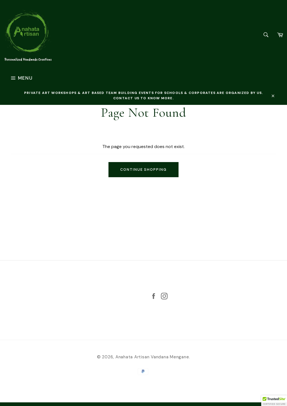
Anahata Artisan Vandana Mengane (152, 357)
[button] (274, 400)
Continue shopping (143, 169)
